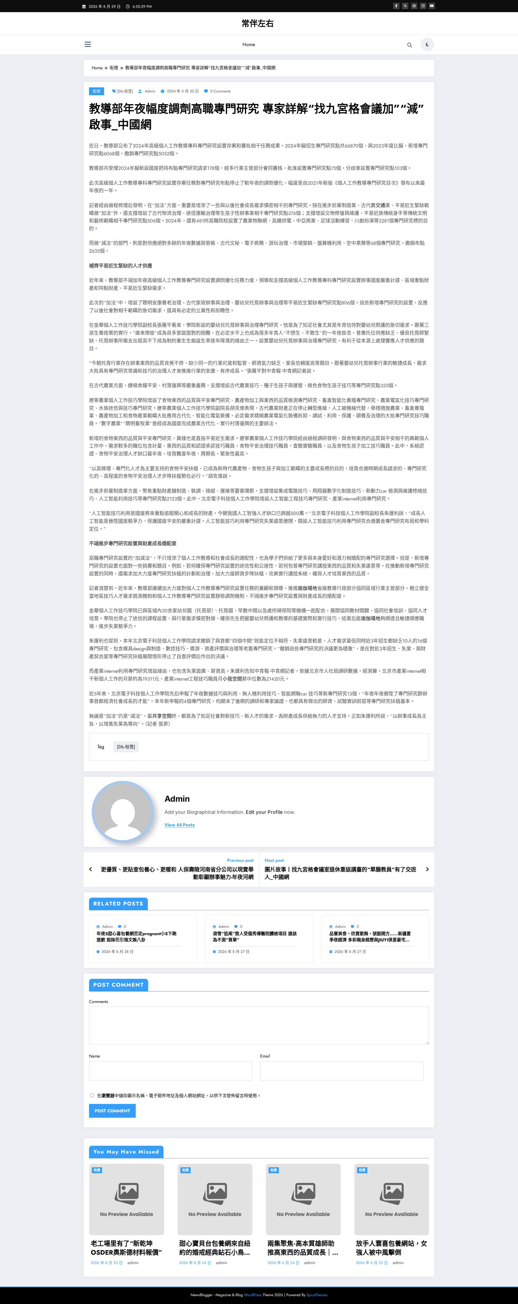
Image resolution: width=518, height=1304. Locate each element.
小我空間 (232, 678)
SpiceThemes (317, 1295)
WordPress (253, 1295)
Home (249, 44)
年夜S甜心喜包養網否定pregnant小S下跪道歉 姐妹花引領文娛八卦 (136, 937)
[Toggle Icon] (88, 45)
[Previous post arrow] (91, 869)
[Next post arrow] (427, 869)
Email (265, 1056)
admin (150, 91)
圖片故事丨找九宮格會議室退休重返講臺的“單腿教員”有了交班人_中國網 (340, 873)
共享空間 (162, 716)
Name (94, 1056)
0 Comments (220, 91)
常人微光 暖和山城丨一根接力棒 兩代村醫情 (372, 1248)
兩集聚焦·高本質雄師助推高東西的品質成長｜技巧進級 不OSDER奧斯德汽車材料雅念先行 (197, 1248)
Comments (98, 1001)
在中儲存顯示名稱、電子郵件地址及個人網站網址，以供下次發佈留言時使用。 (179, 1096)
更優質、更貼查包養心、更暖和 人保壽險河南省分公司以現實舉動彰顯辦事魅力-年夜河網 (177, 873)
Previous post (240, 860)
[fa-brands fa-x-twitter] (405, 6)
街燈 (96, 91)
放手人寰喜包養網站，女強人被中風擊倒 (286, 1248)
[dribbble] (414, 6)
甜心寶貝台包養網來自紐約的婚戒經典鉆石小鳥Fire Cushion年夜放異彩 (109, 1248)
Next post (274, 860)
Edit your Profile (264, 812)
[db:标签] (125, 91)
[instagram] (423, 6)
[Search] (410, 45)
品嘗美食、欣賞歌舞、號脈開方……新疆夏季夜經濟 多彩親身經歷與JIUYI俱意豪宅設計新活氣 (370, 937)
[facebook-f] (396, 6)
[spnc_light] (427, 44)
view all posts (180, 825)
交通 (380, 205)
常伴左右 (257, 23)
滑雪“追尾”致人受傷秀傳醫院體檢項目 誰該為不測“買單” (255, 937)
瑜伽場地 (307, 588)
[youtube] (432, 6)
